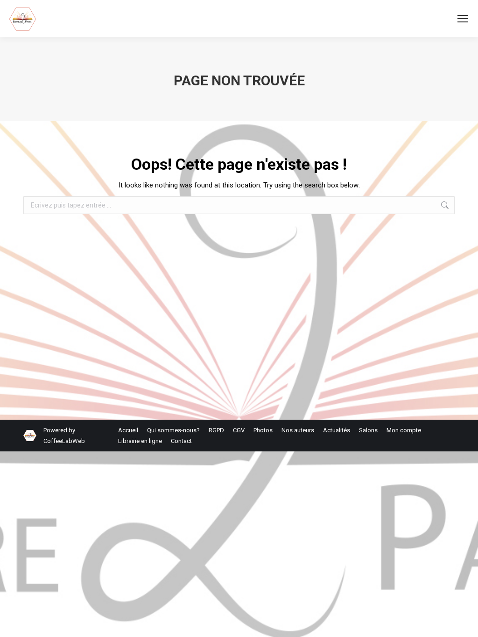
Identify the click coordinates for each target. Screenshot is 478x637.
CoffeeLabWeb (64, 440)
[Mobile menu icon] (463, 19)
